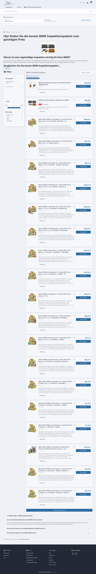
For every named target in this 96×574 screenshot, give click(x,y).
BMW (8, 119)
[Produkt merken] (74, 82)
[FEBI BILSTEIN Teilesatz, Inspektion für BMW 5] (32, 103)
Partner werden (52, 564)
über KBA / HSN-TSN (86, 20)
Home (19, 7)
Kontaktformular (30, 553)
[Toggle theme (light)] (80, 3)
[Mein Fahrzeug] (87, 3)
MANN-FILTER (10, 115)
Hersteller (9, 112)
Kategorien (9, 7)
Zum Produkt (83, 86)
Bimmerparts (54, 572)
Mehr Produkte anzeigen (59, 510)
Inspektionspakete (9, 86)
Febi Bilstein (9, 121)
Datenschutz (6, 553)
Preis (7, 101)
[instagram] (76, 553)
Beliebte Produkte (85, 72)
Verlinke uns (51, 555)
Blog (50, 553)
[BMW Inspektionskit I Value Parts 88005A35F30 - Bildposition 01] (32, 85)
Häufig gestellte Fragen (31, 562)
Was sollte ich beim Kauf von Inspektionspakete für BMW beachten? (26, 528)
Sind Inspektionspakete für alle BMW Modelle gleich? (21, 533)
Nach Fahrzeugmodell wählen (33, 7)
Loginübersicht (29, 560)
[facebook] (72, 553)
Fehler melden (29, 555)
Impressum (6, 555)
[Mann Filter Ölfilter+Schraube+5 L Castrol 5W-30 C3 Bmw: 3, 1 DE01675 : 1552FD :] (32, 428)
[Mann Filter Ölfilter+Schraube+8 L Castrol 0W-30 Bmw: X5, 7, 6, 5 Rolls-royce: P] (32, 144)
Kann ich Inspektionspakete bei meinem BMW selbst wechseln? (24, 520)
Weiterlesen (7, 68)
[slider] (6, 108)
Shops (50, 557)
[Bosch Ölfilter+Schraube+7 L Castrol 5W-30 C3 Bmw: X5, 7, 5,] (32, 297)
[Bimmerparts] (9, 3)
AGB (5, 557)
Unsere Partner (52, 562)
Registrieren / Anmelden (31, 557)
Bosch (8, 117)
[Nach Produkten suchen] (90, 11)
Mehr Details (42, 92)
